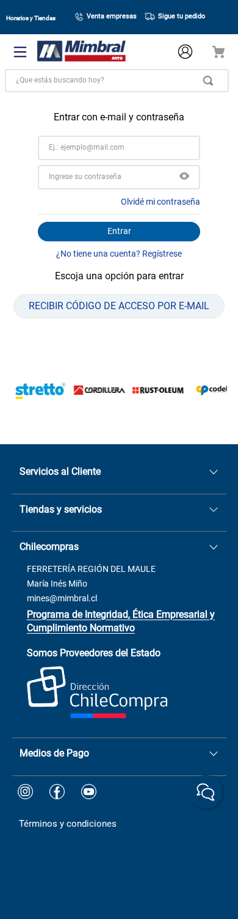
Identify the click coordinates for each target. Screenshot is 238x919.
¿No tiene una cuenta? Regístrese (119, 253)
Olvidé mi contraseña (160, 202)
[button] (184, 177)
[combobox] (117, 80)
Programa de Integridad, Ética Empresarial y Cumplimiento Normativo (121, 621)
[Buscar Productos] (210, 80)
